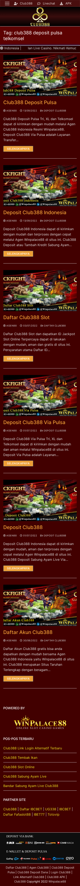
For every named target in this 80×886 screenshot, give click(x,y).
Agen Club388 (39, 867)
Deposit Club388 (54, 110)
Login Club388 (61, 872)
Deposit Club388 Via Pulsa (34, 422)
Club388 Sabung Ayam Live (24, 776)
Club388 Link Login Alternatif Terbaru (32, 748)
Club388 (26, 3)
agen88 (11, 110)
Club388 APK (56, 877)
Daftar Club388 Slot (26, 317)
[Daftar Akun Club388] (40, 605)
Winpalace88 (57, 881)
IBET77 (39, 814)
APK (68, 3)
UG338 (50, 809)
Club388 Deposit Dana (32, 872)
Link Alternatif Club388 (29, 877)
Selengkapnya (18, 148)
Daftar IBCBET (31, 809)
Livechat (49, 3)
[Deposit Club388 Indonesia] (40, 185)
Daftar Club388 (54, 325)
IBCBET (65, 809)
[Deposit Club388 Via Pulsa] (40, 395)
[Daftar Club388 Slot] (40, 290)
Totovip (53, 814)
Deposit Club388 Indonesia (34, 212)
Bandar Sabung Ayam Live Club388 (30, 786)
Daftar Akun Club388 (28, 632)
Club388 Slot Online (18, 767)
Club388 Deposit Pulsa (30, 102)
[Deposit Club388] (40, 500)
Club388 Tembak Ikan (20, 757)
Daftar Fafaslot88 (17, 814)
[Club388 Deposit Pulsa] (40, 75)
